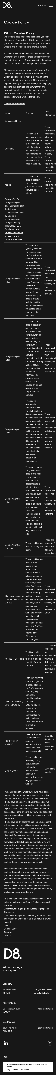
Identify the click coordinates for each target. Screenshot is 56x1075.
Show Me (25, 1069)
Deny (15, 1069)
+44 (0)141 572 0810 (43, 989)
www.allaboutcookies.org (20, 892)
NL (45, 5)
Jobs (6, 1056)
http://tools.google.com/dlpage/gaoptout (28, 908)
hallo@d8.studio (45, 1008)
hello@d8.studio (36, 918)
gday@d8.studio (45, 1027)
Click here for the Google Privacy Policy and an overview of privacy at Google (14, 233)
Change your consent (14, 103)
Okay (8, 1069)
